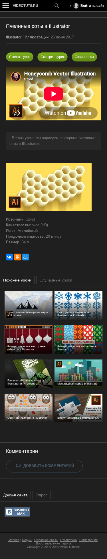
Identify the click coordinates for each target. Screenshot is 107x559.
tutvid (30, 219)
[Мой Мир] (25, 257)
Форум (27, 540)
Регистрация (88, 540)
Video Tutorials (70, 546)
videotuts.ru (25, 6)
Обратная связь (46, 540)
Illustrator (13, 37)
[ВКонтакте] (9, 257)
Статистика (68, 540)
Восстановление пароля (53, 543)
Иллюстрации (37, 37)
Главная (13, 540)
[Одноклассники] (17, 257)
